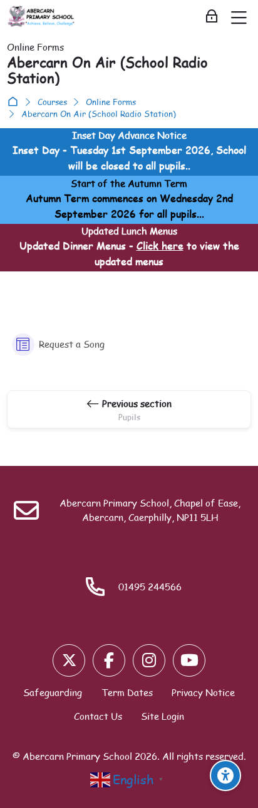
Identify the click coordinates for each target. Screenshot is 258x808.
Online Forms (111, 102)
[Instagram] (149, 660)
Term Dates (127, 692)
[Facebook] (109, 660)
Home (15, 102)
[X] (69, 660)
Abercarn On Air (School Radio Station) (98, 114)
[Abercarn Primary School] (41, 17)
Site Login (162, 716)
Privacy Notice (203, 692)
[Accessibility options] (225, 775)
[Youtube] (189, 660)
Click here (160, 245)
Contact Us (98, 716)
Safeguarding (52, 692)
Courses (52, 102)
